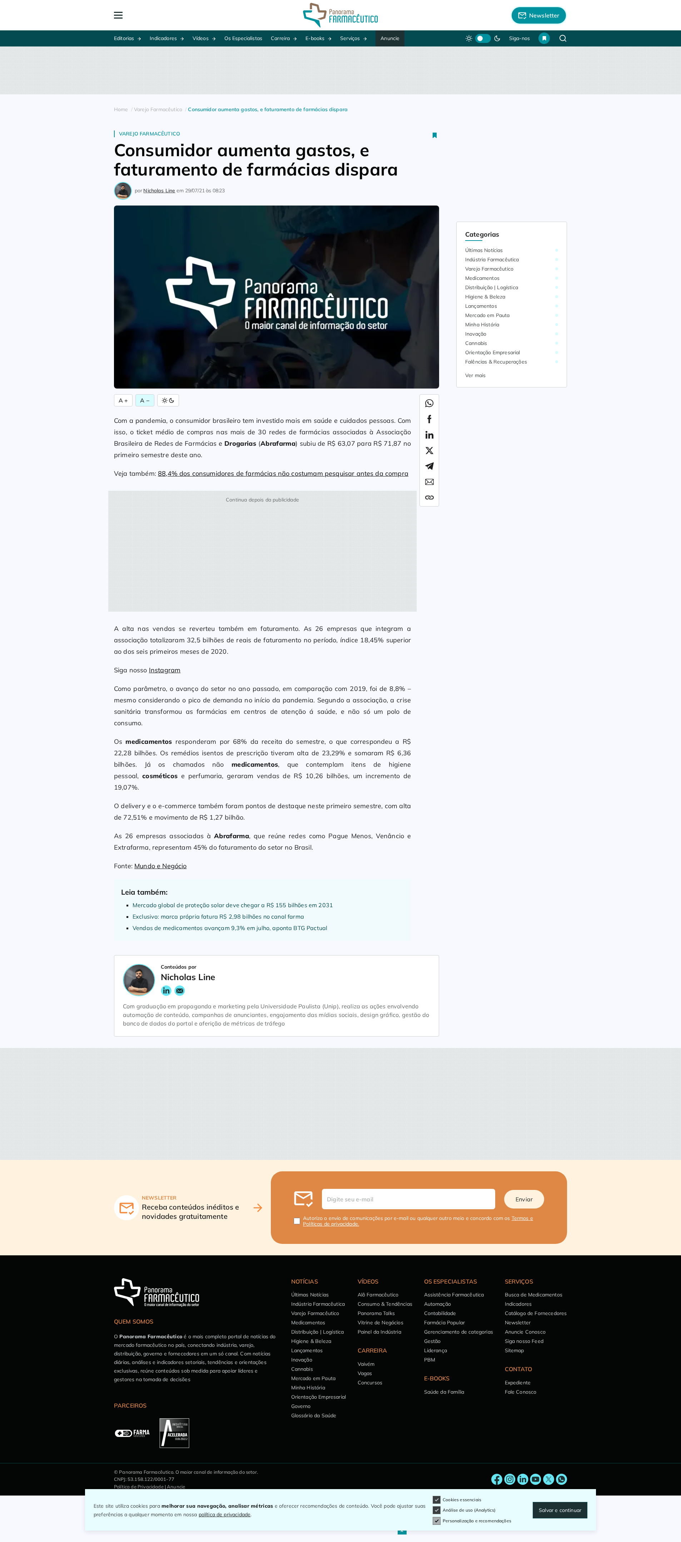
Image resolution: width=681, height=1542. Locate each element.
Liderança (435, 1350)
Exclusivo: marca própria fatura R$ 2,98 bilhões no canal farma (218, 916)
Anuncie (390, 38)
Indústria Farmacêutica (492, 259)
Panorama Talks (376, 1313)
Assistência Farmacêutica (454, 1294)
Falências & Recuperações (496, 362)
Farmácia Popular (444, 1322)
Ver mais (475, 375)
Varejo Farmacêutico (149, 133)
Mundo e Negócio (160, 866)
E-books (314, 38)
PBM (429, 1359)
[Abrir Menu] (159, 15)
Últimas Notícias (484, 250)
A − (144, 400)
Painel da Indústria (379, 1332)
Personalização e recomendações (477, 1520)
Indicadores (163, 38)
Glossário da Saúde (314, 1415)
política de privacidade (225, 1514)
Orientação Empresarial (492, 352)
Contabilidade (440, 1313)
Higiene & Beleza (485, 296)
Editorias (124, 38)
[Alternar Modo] (168, 400)
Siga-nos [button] (519, 38)
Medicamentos (482, 278)
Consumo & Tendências (385, 1304)
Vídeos (201, 38)
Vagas (365, 1373)
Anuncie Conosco (525, 1332)
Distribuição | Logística (491, 287)
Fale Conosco (521, 1392)
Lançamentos (481, 306)
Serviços (350, 38)
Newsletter (518, 1322)
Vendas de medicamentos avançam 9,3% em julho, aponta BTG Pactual (230, 927)
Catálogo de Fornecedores (536, 1313)
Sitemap (514, 1350)
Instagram (164, 670)
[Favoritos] (544, 38)
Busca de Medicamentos (533, 1294)
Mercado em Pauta (487, 315)
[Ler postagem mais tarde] (435, 135)
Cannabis (476, 343)
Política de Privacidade (139, 1486)
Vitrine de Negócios (380, 1322)
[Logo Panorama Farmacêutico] (340, 15)
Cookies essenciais (462, 1499)
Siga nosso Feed (524, 1341)
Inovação (475, 334)
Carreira (280, 38)
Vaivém (366, 1364)
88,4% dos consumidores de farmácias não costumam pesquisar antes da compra (283, 473)
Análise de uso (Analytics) (469, 1510)
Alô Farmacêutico (378, 1294)
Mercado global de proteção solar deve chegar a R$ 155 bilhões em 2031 (233, 905)
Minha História (482, 324)
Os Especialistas (243, 38)
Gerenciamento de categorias (458, 1332)
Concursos (370, 1382)
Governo (301, 1406)
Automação (437, 1304)
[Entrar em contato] (497, 1479)
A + (123, 400)
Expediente (518, 1382)
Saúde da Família (444, 1392)
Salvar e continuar (560, 1510)
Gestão (432, 1341)
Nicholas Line (159, 190)
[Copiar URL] (429, 497)
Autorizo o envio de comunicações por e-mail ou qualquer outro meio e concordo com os (418, 1221)
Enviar (524, 1199)
